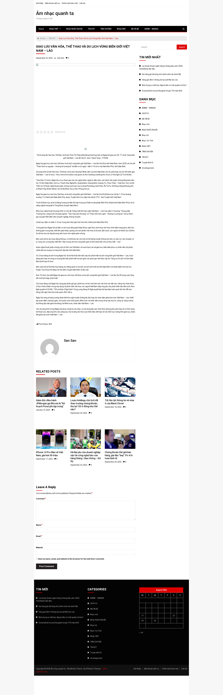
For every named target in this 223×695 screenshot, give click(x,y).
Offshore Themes (93, 669)
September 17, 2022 (44, 459)
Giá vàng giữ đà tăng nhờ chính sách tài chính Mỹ (161, 74)
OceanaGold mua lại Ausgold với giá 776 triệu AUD (162, 91)
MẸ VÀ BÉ (135, 29)
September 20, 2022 (78, 413)
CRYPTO (145, 113)
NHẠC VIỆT (53, 29)
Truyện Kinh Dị (147, 163)
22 (174, 616)
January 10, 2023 (43, 410)
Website (39, 548)
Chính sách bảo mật (70, 3)
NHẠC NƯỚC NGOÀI (74, 29)
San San (60, 58)
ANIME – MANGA (151, 29)
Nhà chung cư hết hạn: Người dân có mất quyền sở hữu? (164, 85)
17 (142, 616)
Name (39, 525)
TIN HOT (91, 29)
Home (41, 29)
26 (155, 621)
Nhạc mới (145, 124)
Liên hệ (82, 3)
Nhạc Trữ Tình (147, 141)
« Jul (141, 632)
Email (39, 536)
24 (142, 621)
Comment (41, 498)
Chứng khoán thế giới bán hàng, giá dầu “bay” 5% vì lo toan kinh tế (119, 455)
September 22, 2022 (44, 58)
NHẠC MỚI (121, 29)
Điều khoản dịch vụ (52, 3)
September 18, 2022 (113, 407)
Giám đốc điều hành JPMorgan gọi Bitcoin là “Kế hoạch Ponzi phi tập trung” (50, 403)
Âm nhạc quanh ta (55, 13)
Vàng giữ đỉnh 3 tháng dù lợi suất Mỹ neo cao (160, 80)
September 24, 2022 (113, 462)
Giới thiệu (39, 3)
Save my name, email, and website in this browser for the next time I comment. (71, 559)
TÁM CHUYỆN (105, 29)
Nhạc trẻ (145, 135)
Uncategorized (148, 168)
